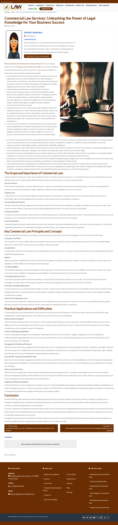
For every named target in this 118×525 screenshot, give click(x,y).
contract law (50, 5)
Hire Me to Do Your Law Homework (37, 56)
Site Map (69, 492)
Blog (68, 488)
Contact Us (47, 495)
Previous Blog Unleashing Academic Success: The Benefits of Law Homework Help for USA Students (30, 428)
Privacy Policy (71, 474)
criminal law (59, 5)
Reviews (33, 9)
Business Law (40, 5)
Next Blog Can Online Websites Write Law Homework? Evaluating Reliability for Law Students (88, 428)
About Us (47, 479)
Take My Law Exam (104, 5)
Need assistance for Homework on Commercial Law (22, 64)
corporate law (69, 5)
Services (31, 5)
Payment (69, 483)
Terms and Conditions (51, 499)
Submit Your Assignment (51, 474)
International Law (91, 5)
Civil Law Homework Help (98, 481)
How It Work (48, 483)
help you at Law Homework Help (28, 67)
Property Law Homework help (99, 507)
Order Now (46, 9)
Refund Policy (71, 479)
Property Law (80, 5)
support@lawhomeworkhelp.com (22, 494)
